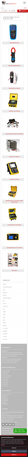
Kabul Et (14, 454)
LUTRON (5, 333)
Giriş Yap (13, 10)
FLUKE (4, 284)
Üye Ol (5, 10)
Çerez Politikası (6, 380)
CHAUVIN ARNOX (7, 298)
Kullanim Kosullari (6, 371)
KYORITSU (5, 306)
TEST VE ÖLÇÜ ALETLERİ (6, 394)
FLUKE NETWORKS (7, 287)
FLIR (4, 289)
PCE (4, 300)
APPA (4, 314)
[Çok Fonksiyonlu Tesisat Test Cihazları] (13, 124)
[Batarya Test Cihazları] (13, 146)
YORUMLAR (4, 402)
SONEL (4, 311)
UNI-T (4, 317)
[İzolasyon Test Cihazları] (13, 101)
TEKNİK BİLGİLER (5, 400)
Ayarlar (14, 447)
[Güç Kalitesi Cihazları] (13, 169)
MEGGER (5, 292)
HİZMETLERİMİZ (5, 399)
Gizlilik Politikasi (6, 372)
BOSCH (4, 295)
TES (4, 309)
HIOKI (4, 322)
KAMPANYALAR (5, 395)
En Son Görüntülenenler (7, 375)
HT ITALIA (5, 328)
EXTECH (5, 336)
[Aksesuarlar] (13, 260)
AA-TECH (5, 339)
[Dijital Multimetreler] (13, 33)
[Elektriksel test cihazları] (13, 78)
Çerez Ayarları (5, 382)
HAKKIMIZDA (4, 397)
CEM (4, 320)
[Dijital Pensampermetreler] (13, 55)
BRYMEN (5, 331)
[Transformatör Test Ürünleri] (13, 215)
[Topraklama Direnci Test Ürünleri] (13, 237)
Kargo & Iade (5, 384)
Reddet (14, 451)
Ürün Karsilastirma (6, 377)
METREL (5, 325)
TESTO (4, 303)
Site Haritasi (5, 379)
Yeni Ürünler (5, 374)
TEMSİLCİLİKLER (5, 404)
